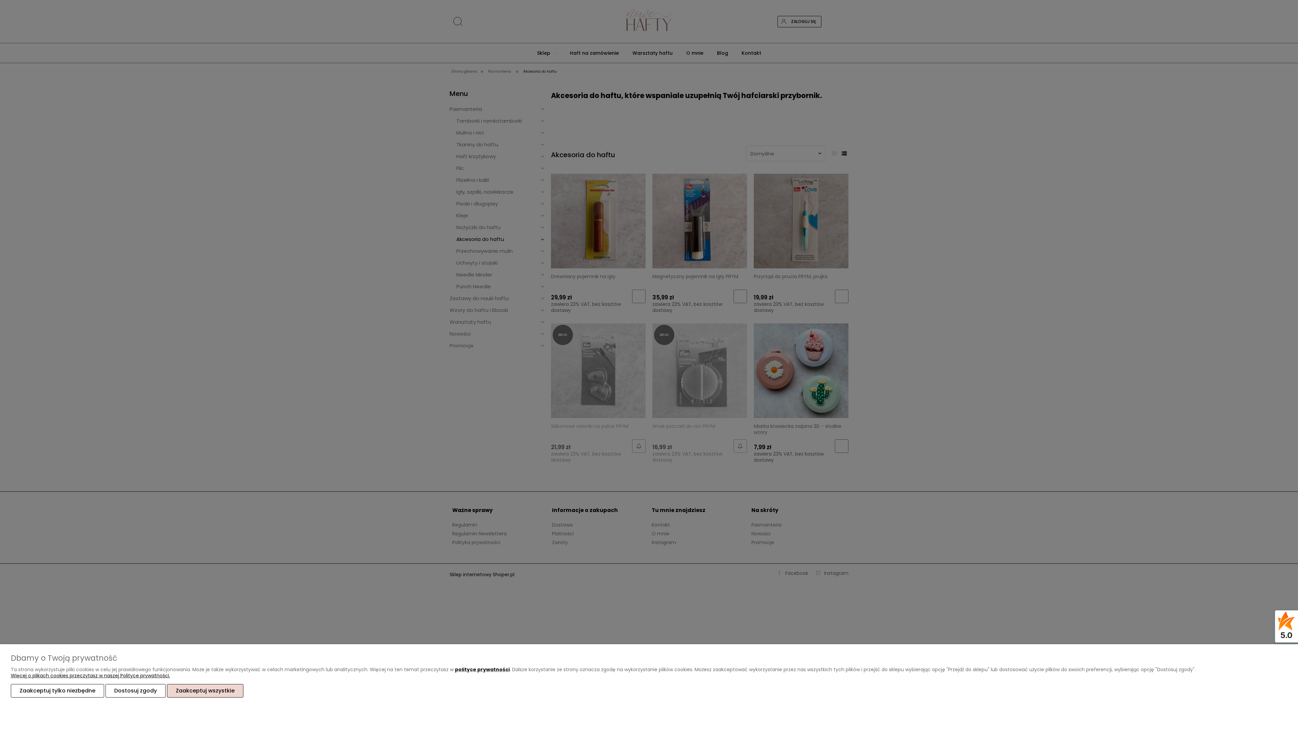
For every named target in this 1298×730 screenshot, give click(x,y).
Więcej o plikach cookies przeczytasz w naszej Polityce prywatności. (90, 675)
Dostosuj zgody (135, 691)
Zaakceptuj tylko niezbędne (57, 691)
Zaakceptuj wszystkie (205, 691)
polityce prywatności (482, 669)
